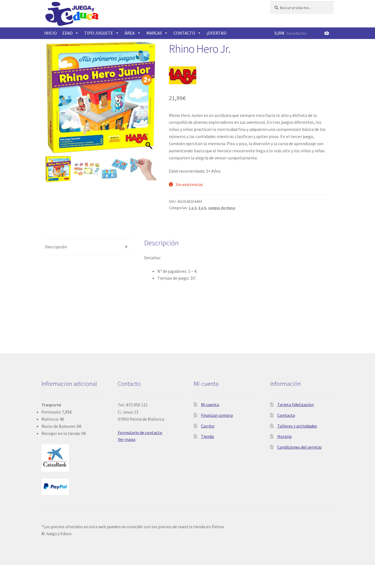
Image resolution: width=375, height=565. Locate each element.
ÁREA (130, 33)
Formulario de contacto (140, 432)
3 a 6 (202, 207)
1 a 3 (192, 207)
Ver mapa (126, 439)
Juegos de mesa (221, 207)
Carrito (207, 426)
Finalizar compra (217, 415)
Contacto (286, 415)
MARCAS (154, 33)
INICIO (50, 33)
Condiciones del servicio (299, 447)
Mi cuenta (210, 404)
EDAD (67, 33)
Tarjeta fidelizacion (295, 404)
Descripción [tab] (56, 246)
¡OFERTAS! (216, 33)
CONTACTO (184, 33)
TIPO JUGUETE (98, 33)
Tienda (207, 436)
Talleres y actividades (297, 426)
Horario (284, 436)
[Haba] (182, 75)
